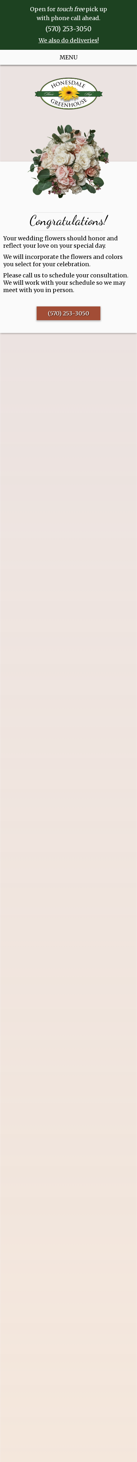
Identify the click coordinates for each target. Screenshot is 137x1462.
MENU (69, 57)
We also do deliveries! (69, 40)
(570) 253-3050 (68, 29)
